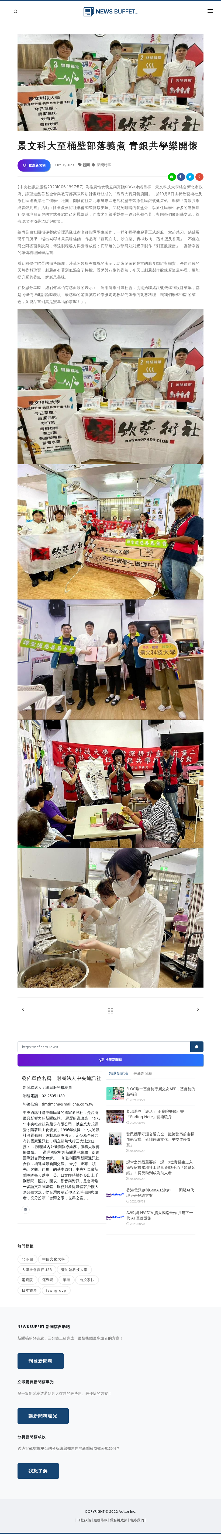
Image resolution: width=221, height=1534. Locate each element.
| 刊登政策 (83, 1520)
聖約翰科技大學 (74, 1269)
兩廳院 (27, 1279)
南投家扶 (87, 1279)
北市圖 (27, 1259)
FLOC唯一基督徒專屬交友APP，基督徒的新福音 (160, 1091)
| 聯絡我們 (136, 1520)
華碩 (66, 1279)
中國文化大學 (53, 1259)
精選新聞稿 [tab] (118, 1073)
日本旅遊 (29, 1290)
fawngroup (56, 1290)
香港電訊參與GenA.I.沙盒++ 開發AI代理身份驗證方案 (160, 1192)
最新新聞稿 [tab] (142, 1073)
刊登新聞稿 (41, 1361)
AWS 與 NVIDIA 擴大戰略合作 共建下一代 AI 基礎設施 (159, 1215)
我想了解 (38, 1471)
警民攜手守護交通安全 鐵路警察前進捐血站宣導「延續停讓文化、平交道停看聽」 (160, 1139)
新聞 (87, 164)
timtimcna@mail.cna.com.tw (67, 1104)
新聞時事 (103, 164)
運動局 (48, 1279)
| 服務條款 (100, 1520)
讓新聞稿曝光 (43, 1416)
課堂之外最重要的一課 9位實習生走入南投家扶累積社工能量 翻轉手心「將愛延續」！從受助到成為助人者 (160, 1167)
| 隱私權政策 (118, 1520)
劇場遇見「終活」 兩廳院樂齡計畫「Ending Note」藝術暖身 (155, 1114)
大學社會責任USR (37, 1269)
